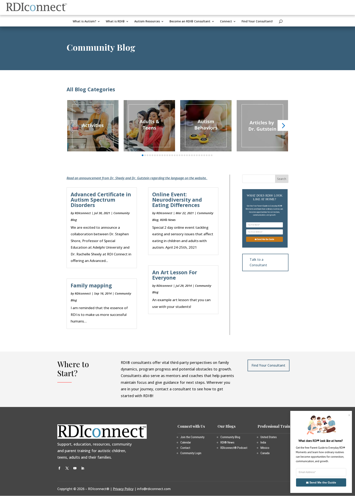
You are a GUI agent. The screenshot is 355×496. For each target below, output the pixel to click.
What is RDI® (115, 21)
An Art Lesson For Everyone (174, 275)
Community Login (190, 453)
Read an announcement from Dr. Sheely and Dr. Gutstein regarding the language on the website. (137, 178)
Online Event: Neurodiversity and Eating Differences (177, 199)
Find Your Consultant (268, 365)
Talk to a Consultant (258, 262)
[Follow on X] (67, 468)
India (263, 442)
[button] (72, 125)
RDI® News (168, 220)
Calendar (185, 442)
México (264, 448)
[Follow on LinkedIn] (83, 468)
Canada (265, 453)
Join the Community (192, 437)
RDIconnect (83, 213)
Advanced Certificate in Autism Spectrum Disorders (101, 199)
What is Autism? (84, 21)
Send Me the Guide (265, 239)
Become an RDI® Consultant (189, 21)
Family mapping (91, 285)
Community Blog (230, 437)
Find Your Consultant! (257, 21)
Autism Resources (147, 21)
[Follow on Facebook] (59, 468)
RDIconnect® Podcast (233, 448)
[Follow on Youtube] (75, 468)
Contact (185, 448)
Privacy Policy (123, 489)
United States (268, 437)
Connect (226, 21)
